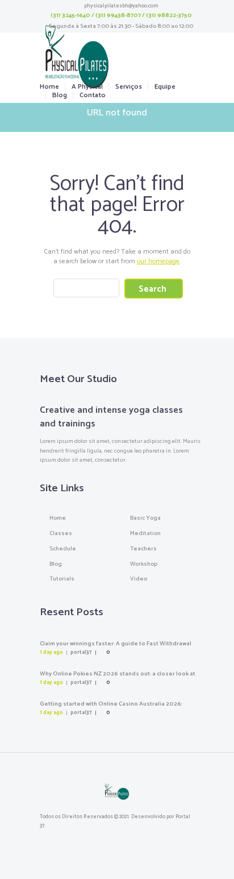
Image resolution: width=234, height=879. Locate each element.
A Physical (87, 86)
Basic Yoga (145, 518)
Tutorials (61, 579)
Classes (60, 533)
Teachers (143, 549)
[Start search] (153, 288)
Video (138, 579)
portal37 (80, 652)
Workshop (143, 564)
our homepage (158, 261)
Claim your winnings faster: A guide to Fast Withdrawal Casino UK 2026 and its (115, 647)
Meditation (145, 533)
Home (49, 86)
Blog (59, 95)
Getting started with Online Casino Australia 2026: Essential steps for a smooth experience (111, 708)
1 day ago (51, 652)
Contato (93, 95)
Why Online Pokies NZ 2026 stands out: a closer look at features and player (117, 678)
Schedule (62, 549)
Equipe (165, 86)
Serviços (128, 86)
